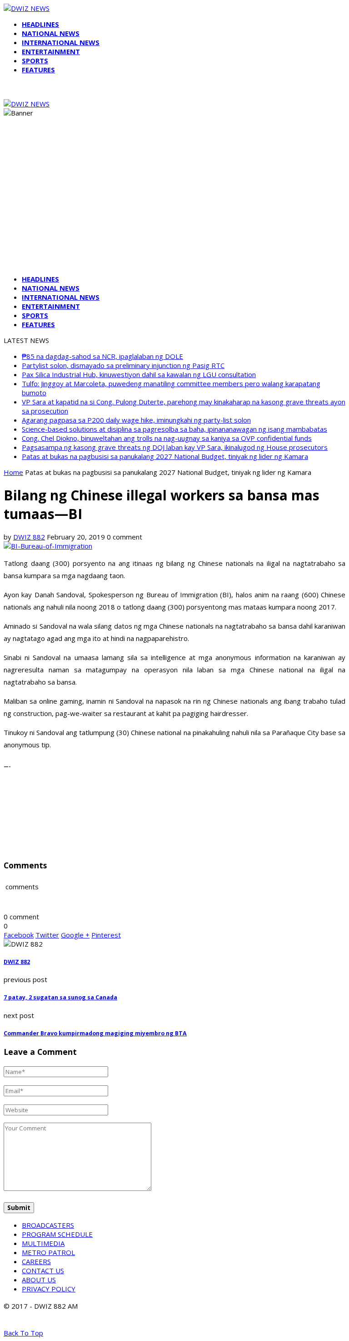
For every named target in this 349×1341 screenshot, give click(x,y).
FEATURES (38, 69)
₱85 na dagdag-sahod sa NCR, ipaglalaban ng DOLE (102, 356)
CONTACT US (43, 1270)
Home (13, 472)
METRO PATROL (48, 1252)
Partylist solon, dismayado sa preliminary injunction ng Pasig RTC (123, 365)
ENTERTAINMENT (51, 51)
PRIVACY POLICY (48, 1288)
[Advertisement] (174, 203)
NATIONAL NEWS (51, 33)
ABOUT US (39, 1279)
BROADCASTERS (48, 1225)
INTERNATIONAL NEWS (61, 42)
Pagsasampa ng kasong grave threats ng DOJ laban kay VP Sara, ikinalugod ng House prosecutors (175, 447)
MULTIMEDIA (43, 1243)
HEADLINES (40, 24)
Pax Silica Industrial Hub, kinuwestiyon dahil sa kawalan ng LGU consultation (139, 374)
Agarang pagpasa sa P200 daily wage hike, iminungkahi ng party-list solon (136, 419)
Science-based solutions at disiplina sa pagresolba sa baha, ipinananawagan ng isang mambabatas (174, 429)
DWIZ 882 (29, 536)
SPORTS (35, 60)
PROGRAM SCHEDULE (57, 1234)
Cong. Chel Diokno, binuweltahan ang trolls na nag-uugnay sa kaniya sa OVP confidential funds (167, 438)
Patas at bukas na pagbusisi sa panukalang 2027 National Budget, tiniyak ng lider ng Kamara (165, 456)
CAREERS (36, 1261)
